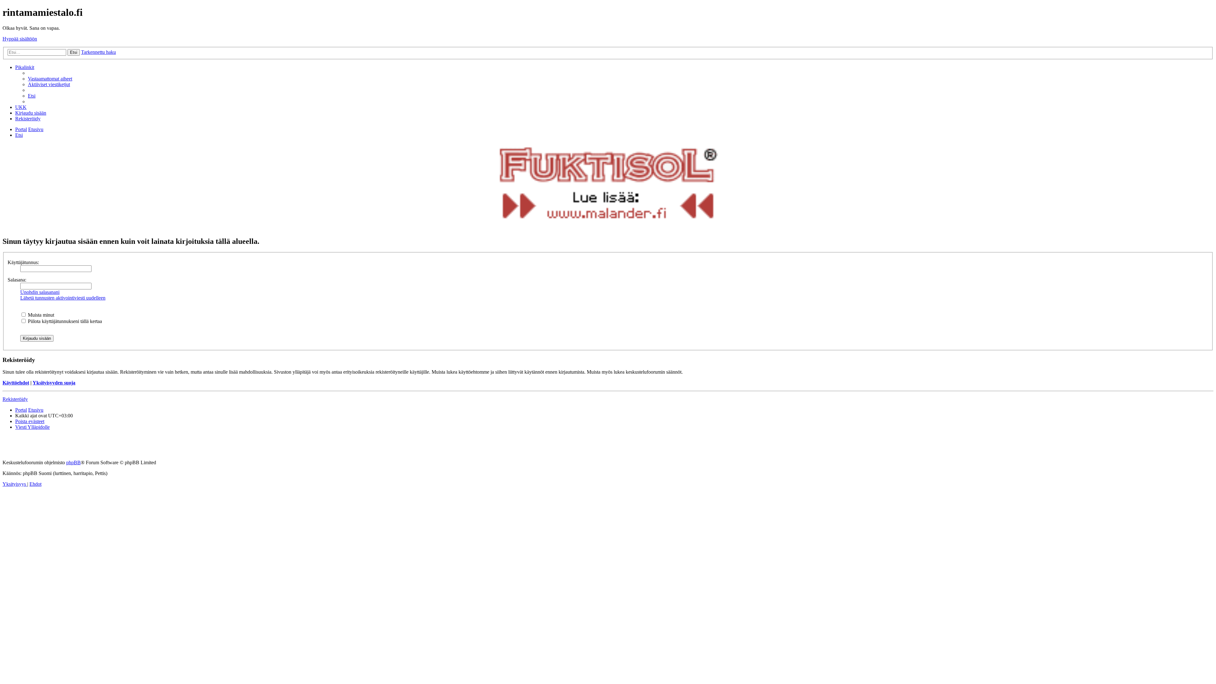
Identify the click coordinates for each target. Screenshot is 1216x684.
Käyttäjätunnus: (23, 262)
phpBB (73, 462)
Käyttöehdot (16, 382)
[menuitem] (50, 78)
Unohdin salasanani (40, 292)
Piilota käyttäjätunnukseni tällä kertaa (64, 321)
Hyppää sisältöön (20, 38)
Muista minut (40, 315)
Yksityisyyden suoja (54, 382)
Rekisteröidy (15, 399)
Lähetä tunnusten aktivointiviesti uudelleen (62, 298)
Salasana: (17, 279)
